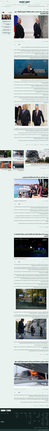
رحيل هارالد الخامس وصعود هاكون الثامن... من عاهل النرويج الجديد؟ (6, 21)
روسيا (29, 144)
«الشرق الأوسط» (44, 41)
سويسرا (41, 354)
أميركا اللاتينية (43, 419)
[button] (31, 69)
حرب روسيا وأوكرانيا (42, 144)
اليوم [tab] (3, 12)
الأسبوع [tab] (1, 12)
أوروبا (44, 9)
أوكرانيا (27, 144)
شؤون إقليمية (47, 419)
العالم (47, 9)
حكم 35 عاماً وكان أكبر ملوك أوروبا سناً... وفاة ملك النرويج (6, 27)
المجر (32, 144)
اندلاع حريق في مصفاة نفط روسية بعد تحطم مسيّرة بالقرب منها (31, 362)
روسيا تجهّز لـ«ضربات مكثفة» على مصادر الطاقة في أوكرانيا (40, 164)
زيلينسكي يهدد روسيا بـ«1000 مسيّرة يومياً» (5, 158)
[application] (31, 69)
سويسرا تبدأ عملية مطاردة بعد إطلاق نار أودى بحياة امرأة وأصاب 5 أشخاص (6, 33)
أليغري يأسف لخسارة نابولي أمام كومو (41, 6)
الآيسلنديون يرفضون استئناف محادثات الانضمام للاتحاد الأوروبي (6, 30)
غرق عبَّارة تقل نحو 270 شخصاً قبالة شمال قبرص (6, 24)
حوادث (44, 354)
